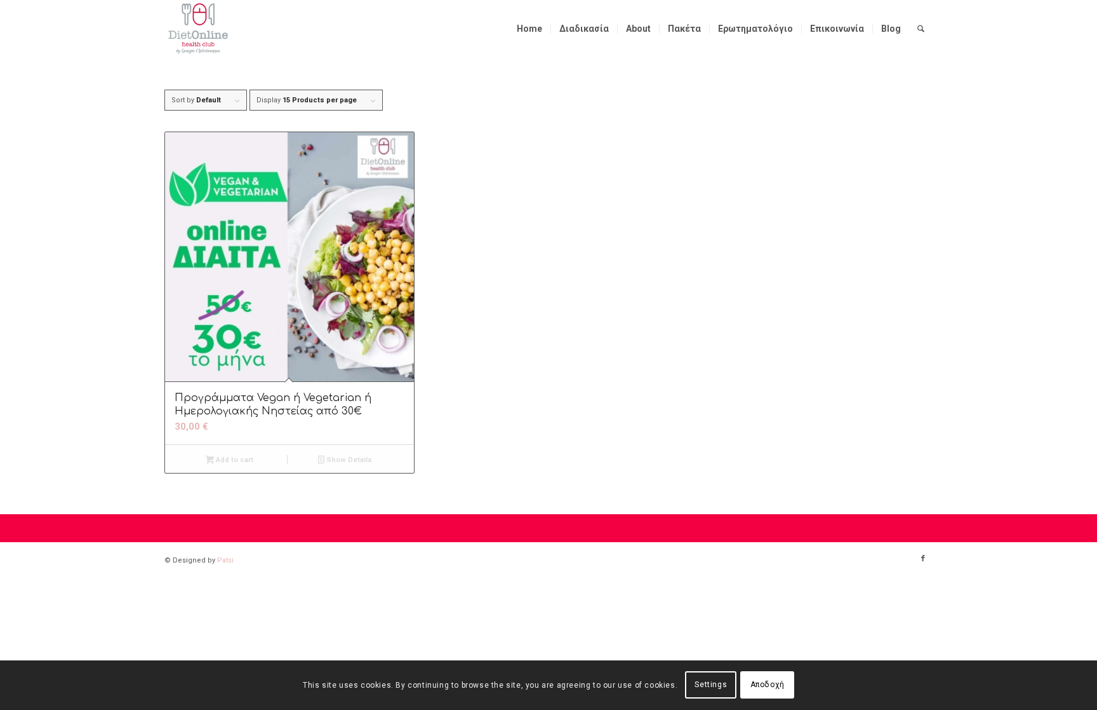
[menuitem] (529, 28)
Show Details (348, 460)
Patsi (225, 560)
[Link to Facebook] (923, 558)
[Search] (921, 28)
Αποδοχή (767, 685)
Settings (711, 685)
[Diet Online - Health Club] (198, 28)
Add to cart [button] (233, 460)
